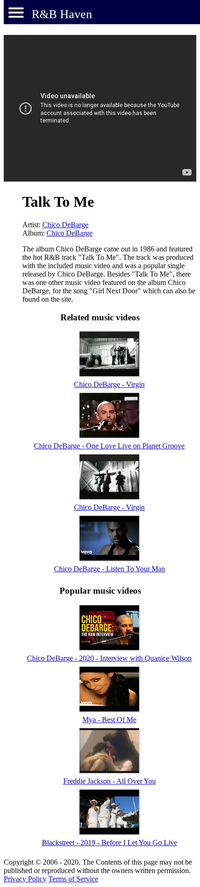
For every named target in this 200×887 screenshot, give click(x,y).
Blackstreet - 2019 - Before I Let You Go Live (109, 842)
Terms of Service (73, 879)
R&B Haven (62, 14)
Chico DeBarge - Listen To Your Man (109, 569)
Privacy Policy (25, 879)
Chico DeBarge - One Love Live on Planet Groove (109, 446)
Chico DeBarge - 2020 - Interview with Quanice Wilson (109, 658)
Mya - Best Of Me (109, 720)
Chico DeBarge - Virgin (109, 384)
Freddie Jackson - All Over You (109, 781)
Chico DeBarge (65, 225)
